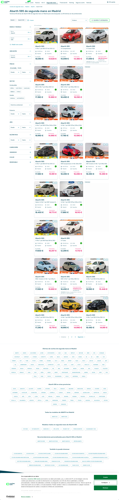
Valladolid (97, 400)
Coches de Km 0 (30, 453)
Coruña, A (52, 392)
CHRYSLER (26, 357)
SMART (56, 372)
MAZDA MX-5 (46, 429)
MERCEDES (45, 368)
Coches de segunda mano (61, 453)
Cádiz (104, 388)
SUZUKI (93, 372)
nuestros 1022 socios (34, 479)
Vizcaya (106, 400)
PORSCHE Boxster (77, 429)
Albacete (22, 388)
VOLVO (67, 376)
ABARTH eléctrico (53, 441)
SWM (100, 372)
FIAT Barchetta (35, 429)
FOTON (33, 360)
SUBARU (86, 372)
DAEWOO (66, 357)
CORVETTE (43, 357)
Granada (76, 392)
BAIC (66, 353)
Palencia (83, 396)
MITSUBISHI (66, 368)
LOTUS (78, 364)
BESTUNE (81, 353)
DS (91, 357)
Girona (68, 392)
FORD (27, 360)
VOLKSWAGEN (58, 376)
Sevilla (39, 400)
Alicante (31, 388)
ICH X (56, 360)
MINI (59, 368)
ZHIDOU (83, 376)
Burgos (89, 388)
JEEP (106, 360)
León (29, 396)
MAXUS (21, 368)
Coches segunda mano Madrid (40, 457)
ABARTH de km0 (41, 441)
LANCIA (32, 364)
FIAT (21, 360)
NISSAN (74, 368)
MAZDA (37, 368)
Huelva (105, 392)
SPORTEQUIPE (65, 372)
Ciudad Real (34, 392)
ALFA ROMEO (33, 353)
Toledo (79, 400)
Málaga (50, 396)
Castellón (24, 392)
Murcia (58, 396)
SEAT (35, 372)
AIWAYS (24, 353)
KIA (15, 364)
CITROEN (35, 357)
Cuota (19, 68)
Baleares (71, 388)
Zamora (55, 404)
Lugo (43, 396)
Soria (46, 400)
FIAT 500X (25, 429)
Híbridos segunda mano (35, 465)
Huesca (16, 396)
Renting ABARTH (78, 441)
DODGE (80, 357)
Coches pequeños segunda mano (96, 453)
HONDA (41, 360)
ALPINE (41, 353)
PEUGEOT (96, 368)
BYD (94, 353)
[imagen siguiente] (56, 35)
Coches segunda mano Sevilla (60, 457)
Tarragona (55, 400)
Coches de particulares (44, 453)
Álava (14, 388)
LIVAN (72, 364)
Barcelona (80, 388)
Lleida (36, 396)
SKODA (49, 372)
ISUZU (77, 360)
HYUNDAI (49, 360)
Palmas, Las (92, 396)
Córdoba (43, 392)
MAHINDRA (95, 364)
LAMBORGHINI (23, 364)
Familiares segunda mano (41, 461)
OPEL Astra (56, 429)
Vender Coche (86, 465)
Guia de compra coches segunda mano (92, 461)
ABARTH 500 (64, 416)
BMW (88, 353)
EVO (104, 357)
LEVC (58, 364)
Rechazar (105, 488)
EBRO (97, 357)
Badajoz (62, 388)
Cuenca (61, 392)
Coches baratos (18, 453)
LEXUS (65, 364)
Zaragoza (63, 404)
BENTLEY (73, 353)
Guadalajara (86, 392)
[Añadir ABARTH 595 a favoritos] (53, 29)
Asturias (47, 388)
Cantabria (15, 392)
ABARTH (17, 353)
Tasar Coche (75, 465)
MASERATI (14, 368)
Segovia (32, 400)
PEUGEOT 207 (66, 429)
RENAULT (22, 372)
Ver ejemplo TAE (101, 59)
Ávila (55, 388)
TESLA (35, 376)
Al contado (13, 68)
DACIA (58, 357)
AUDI (59, 353)
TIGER (42, 376)
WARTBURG (75, 376)
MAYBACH (29, 368)
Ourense (74, 396)
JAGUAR (99, 360)
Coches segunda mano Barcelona (20, 457)
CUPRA (51, 357)
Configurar (104, 482)
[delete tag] (15, 20)
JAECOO (91, 360)
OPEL (89, 368)
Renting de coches (50, 465)
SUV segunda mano (63, 465)
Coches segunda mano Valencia (80, 457)
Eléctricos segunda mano (24, 461)
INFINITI (69, 360)
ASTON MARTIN (50, 353)
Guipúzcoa (96, 392)
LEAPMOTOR (50, 364)
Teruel (72, 400)
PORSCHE (13, 372)
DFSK (73, 357)
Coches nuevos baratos (78, 453)
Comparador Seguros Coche (100, 457)
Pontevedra (102, 396)
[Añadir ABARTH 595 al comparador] (56, 29)
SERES (42, 372)
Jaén (23, 396)
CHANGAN (101, 353)
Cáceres (97, 388)
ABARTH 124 (54, 416)
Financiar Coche (56, 461)
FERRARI (14, 360)
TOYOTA (49, 376)
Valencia (87, 400)
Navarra (66, 396)
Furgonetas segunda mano (71, 461)
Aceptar (105, 477)
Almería (39, 388)
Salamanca (23, 400)
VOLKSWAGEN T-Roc (91, 429)
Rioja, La (13, 400)
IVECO (83, 360)
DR (86, 357)
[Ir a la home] (5, 2)
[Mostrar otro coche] (45, 42)
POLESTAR (105, 368)
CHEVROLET (17, 357)
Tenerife (64, 400)
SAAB (29, 372)
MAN (103, 364)
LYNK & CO (86, 364)
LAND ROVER (41, 364)
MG (53, 368)
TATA (107, 372)
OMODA (82, 368)
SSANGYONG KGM (76, 372)
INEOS (62, 360)
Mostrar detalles (26, 496)
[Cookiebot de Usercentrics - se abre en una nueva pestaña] (10, 497)
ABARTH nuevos (66, 441)
